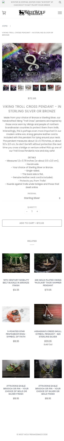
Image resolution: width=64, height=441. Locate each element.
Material (32, 193)
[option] (32, 63)
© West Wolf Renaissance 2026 (32, 434)
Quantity (32, 207)
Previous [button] (7, 62)
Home (5, 26)
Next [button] (56, 62)
